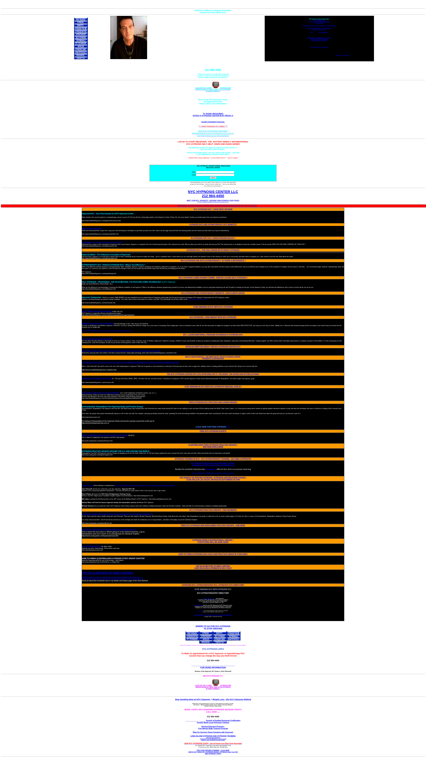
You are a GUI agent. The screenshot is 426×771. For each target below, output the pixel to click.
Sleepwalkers (210, 469)
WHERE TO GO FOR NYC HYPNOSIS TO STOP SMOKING (213, 627)
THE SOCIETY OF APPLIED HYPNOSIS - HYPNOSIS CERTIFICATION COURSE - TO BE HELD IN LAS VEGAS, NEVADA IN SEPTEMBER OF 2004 (213, 479)
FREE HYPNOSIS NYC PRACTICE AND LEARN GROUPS (213, 402)
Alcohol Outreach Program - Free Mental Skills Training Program (213, 727)
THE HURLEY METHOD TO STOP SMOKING (100, 393)
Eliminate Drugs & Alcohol (319, 40)
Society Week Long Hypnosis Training (213, 722)
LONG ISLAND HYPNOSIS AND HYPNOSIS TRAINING (213, 738)
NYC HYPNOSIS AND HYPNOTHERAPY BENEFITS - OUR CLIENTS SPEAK (213, 293)
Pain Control (322, 29)
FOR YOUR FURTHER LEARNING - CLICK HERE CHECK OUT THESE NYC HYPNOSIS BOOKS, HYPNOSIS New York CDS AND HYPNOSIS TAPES (213, 752)
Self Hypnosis (319, 23)
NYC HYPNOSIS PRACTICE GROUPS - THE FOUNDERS (213, 510)
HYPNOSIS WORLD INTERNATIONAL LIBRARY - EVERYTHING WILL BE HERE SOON (213, 541)
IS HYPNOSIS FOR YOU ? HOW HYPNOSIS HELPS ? (213, 238)
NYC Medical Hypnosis (323, 21)
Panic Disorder (326, 28)
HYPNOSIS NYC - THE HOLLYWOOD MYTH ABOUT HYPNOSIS (213, 250)
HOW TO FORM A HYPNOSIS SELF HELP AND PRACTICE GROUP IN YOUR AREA (213, 554)
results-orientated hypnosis (212, 122)
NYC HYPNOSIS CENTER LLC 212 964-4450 (213, 194)
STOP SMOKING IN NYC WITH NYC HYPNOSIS (213, 307)
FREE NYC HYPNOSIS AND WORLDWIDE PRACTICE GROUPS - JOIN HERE (213, 525)
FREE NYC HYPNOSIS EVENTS (213, 431)
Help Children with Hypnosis (316, 37)
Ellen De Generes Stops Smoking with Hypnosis (213, 732)
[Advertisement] (213, 765)
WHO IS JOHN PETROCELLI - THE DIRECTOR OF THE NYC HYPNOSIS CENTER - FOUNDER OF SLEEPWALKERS (213, 357)
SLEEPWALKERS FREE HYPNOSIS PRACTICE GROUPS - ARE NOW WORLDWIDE (213, 446)
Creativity (328, 37)
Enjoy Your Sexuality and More (319, 39)
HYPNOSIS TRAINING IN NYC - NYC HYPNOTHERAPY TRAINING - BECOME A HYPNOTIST (213, 459)
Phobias (315, 29)
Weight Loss (312, 21)
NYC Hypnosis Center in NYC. (197, 299)
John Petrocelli (88, 485)
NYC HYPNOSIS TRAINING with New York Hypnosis (213, 473)
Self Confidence (323, 32)
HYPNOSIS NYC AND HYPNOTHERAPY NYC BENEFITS (213, 224)
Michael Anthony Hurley (208, 598)
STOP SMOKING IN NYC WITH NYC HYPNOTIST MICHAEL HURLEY (213, 387)
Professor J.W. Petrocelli (342, 55)
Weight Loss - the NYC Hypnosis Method (231, 699)
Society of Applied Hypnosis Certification (223, 720)
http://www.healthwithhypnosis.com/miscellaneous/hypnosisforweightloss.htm (107, 330)
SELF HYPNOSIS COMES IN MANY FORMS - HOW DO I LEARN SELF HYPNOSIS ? (213, 278)
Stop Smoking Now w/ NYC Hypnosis (193, 699)
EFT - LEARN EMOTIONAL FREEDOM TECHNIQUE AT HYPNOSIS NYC (213, 335)
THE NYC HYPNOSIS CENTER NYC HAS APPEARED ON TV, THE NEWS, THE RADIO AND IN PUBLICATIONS (213, 374)
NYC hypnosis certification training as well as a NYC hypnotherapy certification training (145, 485)
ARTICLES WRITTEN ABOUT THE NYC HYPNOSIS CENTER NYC (213, 347)
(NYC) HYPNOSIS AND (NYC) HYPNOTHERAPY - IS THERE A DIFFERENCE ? (213, 260)
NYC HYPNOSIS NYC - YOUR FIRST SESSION (213, 209)
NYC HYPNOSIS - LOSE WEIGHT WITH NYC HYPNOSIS (213, 317)
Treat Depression (331, 25)
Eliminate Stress (320, 25)
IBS (312, 32)
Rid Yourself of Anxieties (314, 28)
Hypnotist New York (308, 25)
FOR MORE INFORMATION (213, 667)
